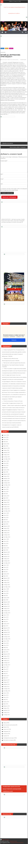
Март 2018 (5, 651)
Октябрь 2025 (6, 456)
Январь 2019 (6, 630)
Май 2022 (5, 545)
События (5, 733)
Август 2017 (6, 667)
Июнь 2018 (5, 645)
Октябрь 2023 (6, 508)
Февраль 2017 (6, 680)
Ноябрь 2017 (6, 660)
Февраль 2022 (6, 552)
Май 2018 (5, 647)
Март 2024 (5, 498)
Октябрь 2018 (6, 636)
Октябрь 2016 (6, 688)
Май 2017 (5, 673)
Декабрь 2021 (6, 556)
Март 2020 (5, 599)
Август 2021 (6, 565)
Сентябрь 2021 (6, 563)
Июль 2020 (5, 591)
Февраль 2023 (6, 526)
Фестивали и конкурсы (8, 740)
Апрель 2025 (6, 469)
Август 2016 (6, 693)
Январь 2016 (6, 708)
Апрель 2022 (6, 547)
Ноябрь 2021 (6, 558)
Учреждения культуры (8, 737)
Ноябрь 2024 (6, 480)
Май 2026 (5, 441)
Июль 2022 (5, 541)
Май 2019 (5, 621)
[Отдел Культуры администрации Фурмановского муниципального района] (14, 10)
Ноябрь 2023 (6, 506)
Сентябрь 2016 (6, 690)
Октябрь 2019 (6, 610)
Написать (14, 340)
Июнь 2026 (5, 439)
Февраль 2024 (6, 500)
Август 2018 (6, 641)
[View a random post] (25, 32)
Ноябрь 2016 (6, 686)
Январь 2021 (6, 580)
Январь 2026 (6, 450)
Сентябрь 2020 (6, 586)
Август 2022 (6, 539)
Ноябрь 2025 (6, 454)
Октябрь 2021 (6, 560)
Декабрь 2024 (6, 478)
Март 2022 (5, 550)
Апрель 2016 (6, 701)
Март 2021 (5, 576)
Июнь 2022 (5, 543)
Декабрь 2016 (6, 684)
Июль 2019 (5, 617)
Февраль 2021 (6, 578)
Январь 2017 (6, 682)
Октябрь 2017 (6, 662)
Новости (11, 48)
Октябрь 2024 (6, 482)
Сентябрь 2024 (6, 485)
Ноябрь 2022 (6, 532)
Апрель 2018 (6, 649)
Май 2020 (5, 595)
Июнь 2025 (5, 465)
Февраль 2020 (6, 602)
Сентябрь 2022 (6, 537)
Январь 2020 (6, 604)
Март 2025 (5, 472)
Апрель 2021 (6, 573)
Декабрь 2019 (6, 606)
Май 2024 (5, 493)
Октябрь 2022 (6, 534)
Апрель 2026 (6, 443)
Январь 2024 (6, 502)
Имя (2, 174)
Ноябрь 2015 (6, 712)
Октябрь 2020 (6, 584)
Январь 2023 (6, 528)
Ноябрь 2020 (6, 582)
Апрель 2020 (6, 597)
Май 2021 (5, 571)
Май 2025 (5, 467)
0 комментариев (23, 59)
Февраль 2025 (6, 474)
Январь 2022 (6, 554)
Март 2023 (5, 524)
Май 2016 (5, 699)
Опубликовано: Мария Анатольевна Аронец (9, 59)
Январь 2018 (6, 656)
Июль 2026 (5, 437)
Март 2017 (5, 677)
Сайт (2, 183)
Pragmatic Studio (13, 841)
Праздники (5, 731)
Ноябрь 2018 (6, 634)
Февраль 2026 (6, 448)
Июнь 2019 (5, 619)
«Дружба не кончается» (7, 143)
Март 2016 (5, 703)
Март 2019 (5, 625)
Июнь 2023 (5, 517)
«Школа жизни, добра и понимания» (18, 147)
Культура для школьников (9, 724)
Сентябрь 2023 (6, 511)
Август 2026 (6, 435)
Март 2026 (5, 446)
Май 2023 (5, 519)
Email (2, 179)
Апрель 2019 (6, 623)
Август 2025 (6, 461)
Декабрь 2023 (6, 504)
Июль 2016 (5, 695)
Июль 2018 (5, 643)
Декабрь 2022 (6, 530)
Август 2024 (6, 487)
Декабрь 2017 (6, 658)
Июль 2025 (5, 463)
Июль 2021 (5, 567)
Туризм (5, 735)
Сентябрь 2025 (6, 459)
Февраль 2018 (6, 654)
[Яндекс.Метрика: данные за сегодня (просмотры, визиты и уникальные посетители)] (5, 839)
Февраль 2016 (6, 706)
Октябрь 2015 (6, 714)
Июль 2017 (5, 669)
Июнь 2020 (5, 593)
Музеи (7, 48)
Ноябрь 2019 (6, 608)
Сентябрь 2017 (6, 664)
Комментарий (4, 160)
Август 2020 (6, 589)
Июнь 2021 (5, 569)
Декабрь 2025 (6, 452)
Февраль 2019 (6, 628)
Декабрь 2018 (6, 632)
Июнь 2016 (5, 697)
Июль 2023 (5, 515)
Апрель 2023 (6, 521)
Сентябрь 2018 (6, 638)
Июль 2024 (5, 489)
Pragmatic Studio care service (16, 842)
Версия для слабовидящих (9, 197)
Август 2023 (6, 513)
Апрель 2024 (6, 495)
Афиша (2, 48)
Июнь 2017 (5, 671)
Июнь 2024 (5, 491)
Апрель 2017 (6, 675)
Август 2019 (6, 615)
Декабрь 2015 (6, 710)
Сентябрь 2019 (6, 612)
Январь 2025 (6, 476)
